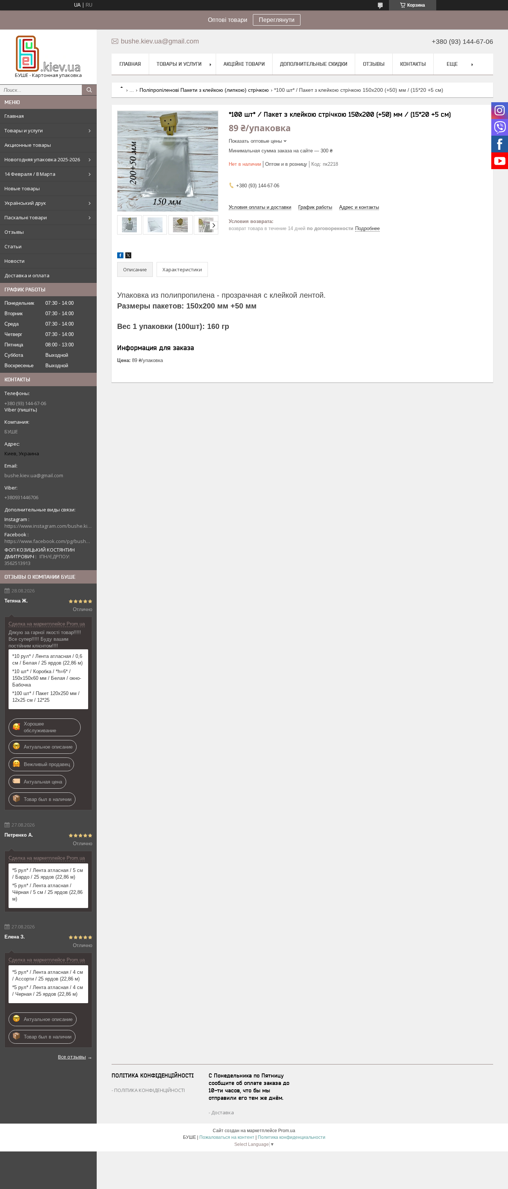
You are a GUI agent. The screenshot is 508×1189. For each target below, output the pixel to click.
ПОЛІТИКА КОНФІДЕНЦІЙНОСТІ (149, 1090)
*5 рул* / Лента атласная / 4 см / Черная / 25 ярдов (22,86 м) (47, 991)
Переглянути (277, 20)
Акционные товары (27, 145)
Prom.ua (286, 1130)
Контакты (413, 64)
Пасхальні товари (25, 217)
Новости (14, 261)
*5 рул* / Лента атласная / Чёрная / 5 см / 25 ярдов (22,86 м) (47, 892)
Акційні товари (244, 64)
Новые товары (22, 188)
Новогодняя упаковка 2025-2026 (42, 159)
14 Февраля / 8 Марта (29, 174)
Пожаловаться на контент (226, 1137)
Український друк (25, 203)
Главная (14, 116)
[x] (128, 256)
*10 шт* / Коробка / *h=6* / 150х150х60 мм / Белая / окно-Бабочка (46, 678)
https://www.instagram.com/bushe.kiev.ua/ (48, 526)
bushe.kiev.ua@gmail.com (33, 475)
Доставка (222, 1112)
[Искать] (89, 90)
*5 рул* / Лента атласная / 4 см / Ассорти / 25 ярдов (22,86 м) (47, 975)
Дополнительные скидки (313, 64)
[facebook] (120, 256)
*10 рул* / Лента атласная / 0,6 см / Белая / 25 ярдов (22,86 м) (47, 659)
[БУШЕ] (48, 53)
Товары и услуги (23, 130)
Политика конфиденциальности (291, 1137)
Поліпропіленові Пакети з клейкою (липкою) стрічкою (204, 90)
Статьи (13, 246)
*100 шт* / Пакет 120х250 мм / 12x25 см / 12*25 (46, 697)
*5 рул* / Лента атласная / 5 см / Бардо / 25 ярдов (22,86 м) (47, 873)
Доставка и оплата (26, 275)
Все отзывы (72, 1056)
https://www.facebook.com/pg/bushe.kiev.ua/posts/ (48, 541)
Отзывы (14, 232)
